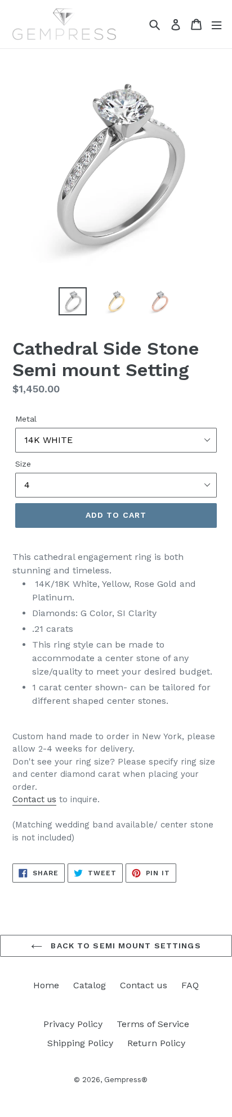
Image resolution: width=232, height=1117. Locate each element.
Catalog (89, 985)
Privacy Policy (72, 1024)
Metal (26, 418)
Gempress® (126, 1079)
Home (46, 985)
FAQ (190, 985)
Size (23, 463)
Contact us (34, 799)
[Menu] (216, 24)
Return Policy (156, 1043)
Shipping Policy (80, 1043)
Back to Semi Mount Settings (124, 945)
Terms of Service (153, 1024)
